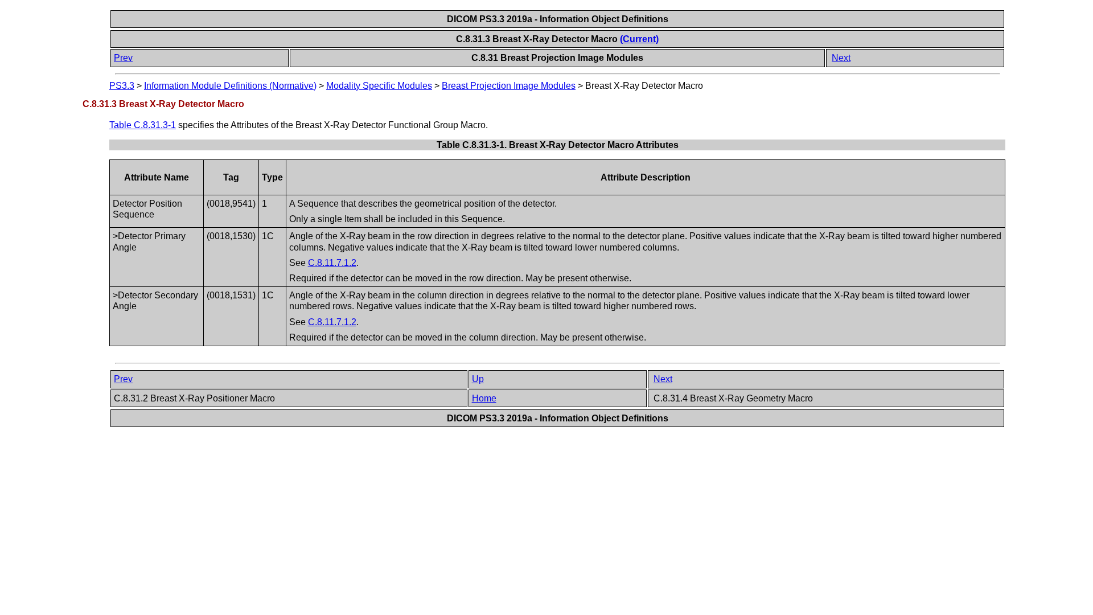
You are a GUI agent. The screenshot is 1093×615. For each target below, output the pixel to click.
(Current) (639, 39)
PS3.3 (121, 86)
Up (478, 379)
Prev (123, 58)
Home (484, 398)
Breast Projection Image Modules (509, 86)
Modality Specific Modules (379, 86)
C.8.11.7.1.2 (332, 263)
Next (841, 58)
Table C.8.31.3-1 (142, 125)
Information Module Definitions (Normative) (230, 86)
